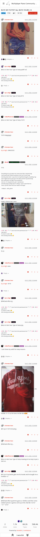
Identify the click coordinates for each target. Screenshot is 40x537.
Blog (4, 13)
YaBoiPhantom (9, 117)
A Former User (9, 19)
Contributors (27, 530)
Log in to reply (33, 13)
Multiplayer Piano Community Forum (24, 3)
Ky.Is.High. (8, 66)
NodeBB (19, 530)
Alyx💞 (6, 162)
